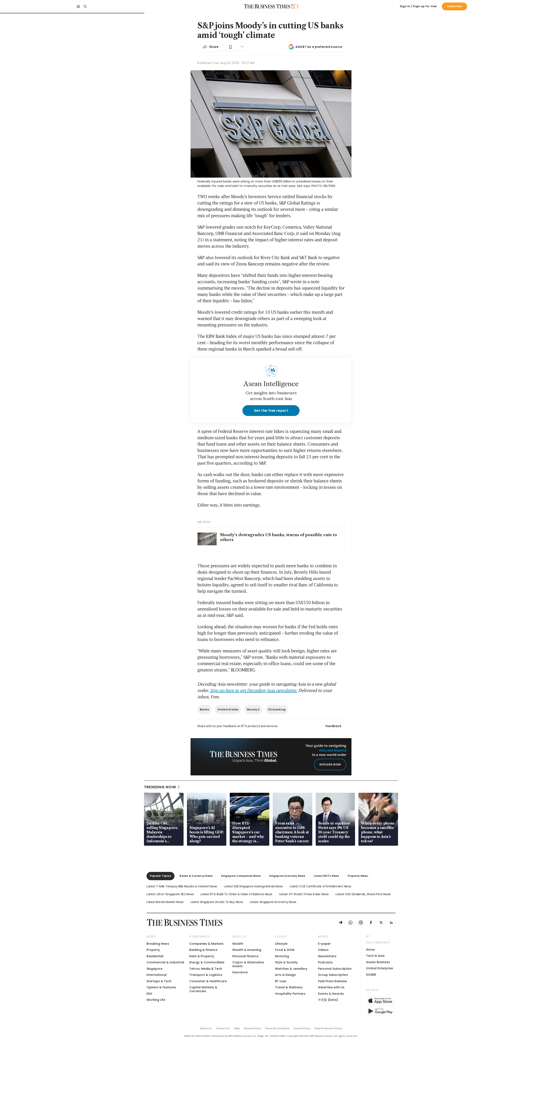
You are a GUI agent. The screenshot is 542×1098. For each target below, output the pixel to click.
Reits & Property (201, 956)
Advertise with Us (331, 987)
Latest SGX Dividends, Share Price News (363, 894)
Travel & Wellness (289, 987)
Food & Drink (285, 950)
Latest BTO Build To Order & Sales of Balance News (236, 894)
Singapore (154, 969)
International (157, 975)
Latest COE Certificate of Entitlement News (320, 886)
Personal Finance (245, 956)
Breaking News (158, 944)
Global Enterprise (379, 968)
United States (227, 709)
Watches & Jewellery (291, 969)
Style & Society (286, 962)
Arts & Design (285, 975)
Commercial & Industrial (165, 962)
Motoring (282, 956)
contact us (223, 1028)
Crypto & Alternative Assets (248, 964)
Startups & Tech (159, 981)
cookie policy (302, 1028)
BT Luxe (280, 981)
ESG (149, 994)
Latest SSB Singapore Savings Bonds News (253, 886)
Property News (358, 876)
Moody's (253, 709)
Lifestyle (281, 944)
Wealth (237, 944)
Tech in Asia (375, 956)
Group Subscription (333, 975)
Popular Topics (160, 876)
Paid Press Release (332, 981)
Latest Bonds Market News (165, 902)
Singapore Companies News (241, 876)
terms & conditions (277, 1028)
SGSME (371, 974)
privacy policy (252, 1028)
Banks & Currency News (196, 876)
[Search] (85, 6)
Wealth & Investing (246, 950)
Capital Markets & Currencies (203, 989)
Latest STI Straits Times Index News (304, 894)
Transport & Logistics (205, 975)
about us (206, 1028)
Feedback (333, 726)
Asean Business (378, 962)
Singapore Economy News (287, 876)
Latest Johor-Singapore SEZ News (170, 894)
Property (153, 950)
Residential (155, 956)
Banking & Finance (203, 950)
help (237, 1028)
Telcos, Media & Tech (205, 969)
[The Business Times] (267, 6)
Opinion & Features (161, 987)
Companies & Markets (206, 944)
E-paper (324, 944)
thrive (370, 949)
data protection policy (328, 1028)
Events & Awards (331, 994)
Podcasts (325, 962)
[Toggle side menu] (78, 6)
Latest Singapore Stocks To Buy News (216, 902)
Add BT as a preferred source (318, 47)
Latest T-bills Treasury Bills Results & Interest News (182, 886)
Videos (323, 950)
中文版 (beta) (328, 1000)
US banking (277, 709)
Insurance (240, 972)
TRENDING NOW (160, 787)
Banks (204, 709)
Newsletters (327, 956)
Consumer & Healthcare (208, 981)
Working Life (156, 1000)
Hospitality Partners (290, 994)
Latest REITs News (326, 876)
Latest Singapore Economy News (273, 902)
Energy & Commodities (206, 962)
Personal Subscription (335, 969)
